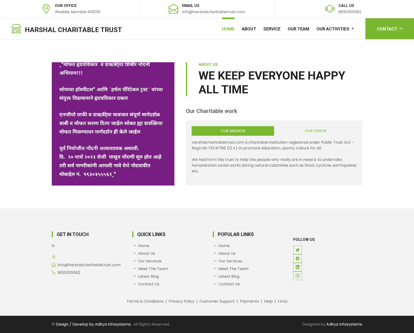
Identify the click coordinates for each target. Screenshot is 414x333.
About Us (146, 253)
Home (228, 28)
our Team (298, 28)
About (249, 28)
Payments (249, 301)
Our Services (150, 261)
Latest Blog (148, 276)
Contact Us (148, 284)
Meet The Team (153, 268)
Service (272, 28)
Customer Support (217, 301)
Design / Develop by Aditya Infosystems (94, 324)
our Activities (333, 28)
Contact (387, 28)
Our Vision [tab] (315, 131)
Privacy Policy (182, 301)
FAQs (283, 301)
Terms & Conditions (145, 301)
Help (268, 301)
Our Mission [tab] (233, 131)
